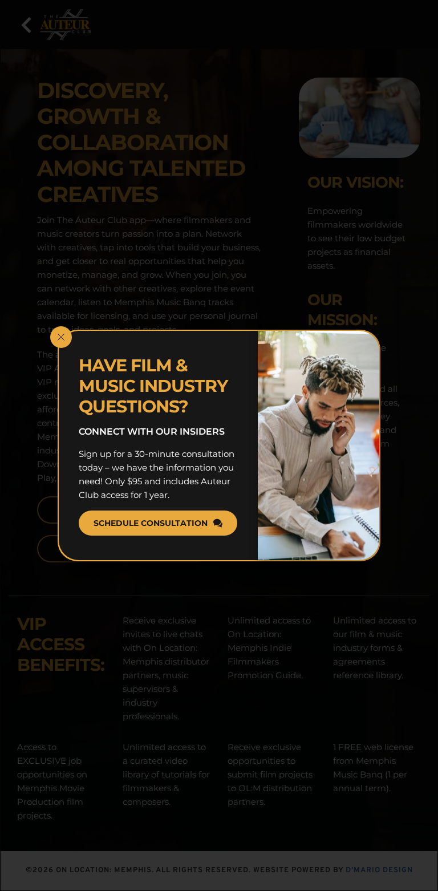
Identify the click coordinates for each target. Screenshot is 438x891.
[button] (61, 337)
